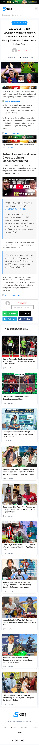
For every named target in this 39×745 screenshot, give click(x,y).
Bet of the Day (8, 147)
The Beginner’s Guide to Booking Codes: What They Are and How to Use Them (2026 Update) (19, 434)
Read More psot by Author (23, 307)
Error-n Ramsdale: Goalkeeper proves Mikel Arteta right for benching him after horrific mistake (19, 361)
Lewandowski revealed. (15, 209)
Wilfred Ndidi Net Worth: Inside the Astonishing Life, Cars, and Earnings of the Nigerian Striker (18, 697)
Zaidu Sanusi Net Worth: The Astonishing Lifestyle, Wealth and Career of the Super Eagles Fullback (19, 509)
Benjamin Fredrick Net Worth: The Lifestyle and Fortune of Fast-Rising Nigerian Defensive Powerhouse (17, 584)
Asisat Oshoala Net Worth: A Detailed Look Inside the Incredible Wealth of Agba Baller (19, 622)
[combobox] (19, 15)
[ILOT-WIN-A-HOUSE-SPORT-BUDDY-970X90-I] (19, 89)
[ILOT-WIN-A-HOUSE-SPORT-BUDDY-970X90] (19, 3)
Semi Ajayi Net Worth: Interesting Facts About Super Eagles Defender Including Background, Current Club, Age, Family (18, 471)
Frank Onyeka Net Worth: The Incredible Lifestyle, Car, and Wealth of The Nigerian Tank (19, 547)
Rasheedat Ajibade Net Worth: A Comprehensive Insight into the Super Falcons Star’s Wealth (18, 660)
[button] (36, 8)
